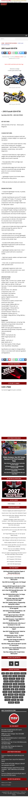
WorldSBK (11, 702)
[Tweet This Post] (5, 53)
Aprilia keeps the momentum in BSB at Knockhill (14, 527)
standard (10, 694)
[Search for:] (7, 38)
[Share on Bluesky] (23, 53)
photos (5, 692)
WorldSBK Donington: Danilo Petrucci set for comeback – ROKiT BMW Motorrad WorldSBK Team (12, 769)
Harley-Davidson (7, 684)
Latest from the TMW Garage (14, 438)
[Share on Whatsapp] (16, 53)
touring (14, 699)
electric (6, 681)
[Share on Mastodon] (18, 53)
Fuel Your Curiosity (14, 567)
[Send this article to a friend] (12, 53)
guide (22, 681)
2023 (7, 673)
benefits (5, 676)
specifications (17, 692)
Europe (11, 681)
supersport (15, 697)
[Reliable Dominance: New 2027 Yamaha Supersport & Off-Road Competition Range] (14, 454)
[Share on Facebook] (2, 53)
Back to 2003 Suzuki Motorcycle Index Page (14, 64)
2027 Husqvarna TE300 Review (14, 561)
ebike (23, 678)
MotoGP (22, 686)
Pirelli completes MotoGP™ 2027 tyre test (14, 542)
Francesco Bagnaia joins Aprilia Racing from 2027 (14, 510)
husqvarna (21, 684)
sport (5, 694)
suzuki (21, 697)
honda (15, 684)
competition (21, 676)
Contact (19, 2)
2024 (11, 673)
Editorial (15, 2)
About (8, 2)
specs (23, 692)
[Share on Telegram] (21, 53)
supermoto (7, 697)
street (16, 694)
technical (7, 699)
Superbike (22, 694)
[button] (26, 35)
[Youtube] (17, 663)
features (17, 681)
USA (22, 699)
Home (2, 43)
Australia (23, 673)
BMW (10, 676)
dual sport (11, 678)
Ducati (18, 678)
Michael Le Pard (19, 56)
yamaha (17, 702)
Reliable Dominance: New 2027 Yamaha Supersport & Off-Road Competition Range (14, 459)
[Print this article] (14, 53)
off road (22, 689)
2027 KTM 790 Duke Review (14, 564)
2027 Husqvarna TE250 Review (14, 559)
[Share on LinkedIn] (7, 53)
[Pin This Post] (9, 53)
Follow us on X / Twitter (6, 782)
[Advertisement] (14, 20)
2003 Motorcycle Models (11, 43)
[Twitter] (11, 663)
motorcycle (6, 689)
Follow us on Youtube (6, 784)
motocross (16, 686)
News (17, 689)
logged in (10, 390)
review (10, 692)
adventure (16, 673)
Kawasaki (5, 686)
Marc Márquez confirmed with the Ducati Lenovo (14, 540)
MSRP (12, 689)
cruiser (5, 678)
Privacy (11, 2)
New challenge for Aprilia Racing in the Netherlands (14, 537)
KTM (10, 686)
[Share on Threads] (25, 53)
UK (18, 699)
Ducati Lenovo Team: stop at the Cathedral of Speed (14, 513)
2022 (3, 673)
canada (15, 676)
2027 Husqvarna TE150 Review (14, 556)
